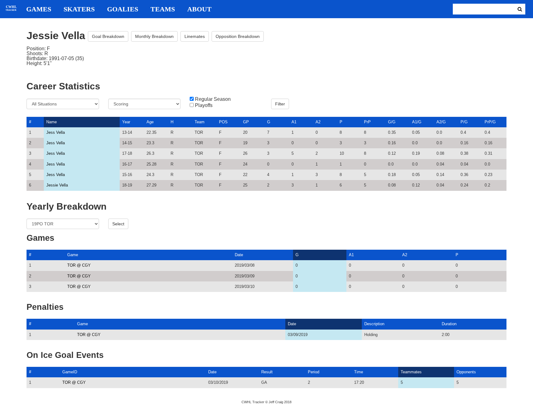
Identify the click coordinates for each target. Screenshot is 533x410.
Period (313, 372)
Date (239, 254)
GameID (69, 372)
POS (223, 122)
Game (72, 254)
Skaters (79, 9)
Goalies (122, 9)
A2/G (441, 122)
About (199, 9)
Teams (163, 9)
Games (38, 9)
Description (374, 324)
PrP (367, 122)
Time (358, 372)
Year (126, 122)
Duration (449, 324)
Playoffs (204, 105)
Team (200, 122)
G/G (391, 122)
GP (246, 122)
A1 (293, 122)
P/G (464, 122)
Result (267, 372)
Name (51, 122)
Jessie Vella (57, 185)
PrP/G (490, 122)
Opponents (466, 372)
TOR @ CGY (79, 265)
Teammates (411, 372)
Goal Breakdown (108, 36)
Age (150, 122)
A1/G (416, 122)
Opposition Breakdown (238, 36)
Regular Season (213, 99)
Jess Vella (55, 132)
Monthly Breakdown (154, 36)
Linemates (194, 36)
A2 (318, 122)
